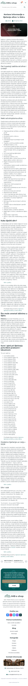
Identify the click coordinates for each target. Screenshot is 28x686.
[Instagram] (10, 615)
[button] (25, 3)
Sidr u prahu (7, 282)
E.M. (18, 682)
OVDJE (13, 547)
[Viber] (17, 615)
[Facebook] (7, 615)
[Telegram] (14, 615)
